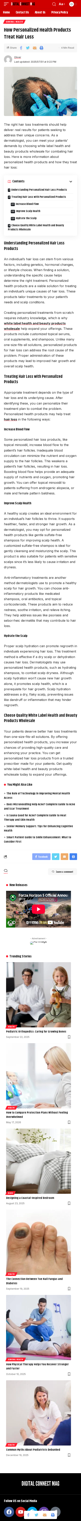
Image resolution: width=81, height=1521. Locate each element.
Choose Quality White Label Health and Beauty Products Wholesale (36, 227)
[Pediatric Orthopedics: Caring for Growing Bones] (38, 994)
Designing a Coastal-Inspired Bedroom (30, 1198)
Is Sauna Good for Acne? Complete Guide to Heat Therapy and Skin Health (35, 817)
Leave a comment (64, 871)
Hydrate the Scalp (26, 218)
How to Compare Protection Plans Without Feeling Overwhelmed (37, 1114)
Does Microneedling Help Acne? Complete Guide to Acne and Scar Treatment (39, 806)
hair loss (10, 419)
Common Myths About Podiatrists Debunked (33, 1449)
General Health (14, 21)
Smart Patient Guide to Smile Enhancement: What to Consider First (37, 839)
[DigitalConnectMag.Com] (23, 4)
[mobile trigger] (7, 4)
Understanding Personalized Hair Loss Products (39, 190)
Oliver (17, 57)
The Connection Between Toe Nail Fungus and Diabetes (34, 1281)
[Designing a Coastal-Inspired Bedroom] (38, 1161)
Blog (10, 1193)
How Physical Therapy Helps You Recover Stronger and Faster (37, 1366)
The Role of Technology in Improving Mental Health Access (37, 795)
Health (11, 1026)
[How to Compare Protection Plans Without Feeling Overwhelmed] (38, 1075)
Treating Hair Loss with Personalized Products (38, 197)
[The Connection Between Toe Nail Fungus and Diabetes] (38, 1242)
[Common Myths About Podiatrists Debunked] (38, 1413)
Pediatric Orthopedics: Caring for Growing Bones (36, 1031)
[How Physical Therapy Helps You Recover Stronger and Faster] (38, 1327)
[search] (54, 4)
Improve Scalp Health (28, 211)
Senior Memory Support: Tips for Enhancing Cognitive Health (38, 828)
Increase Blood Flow (27, 204)
